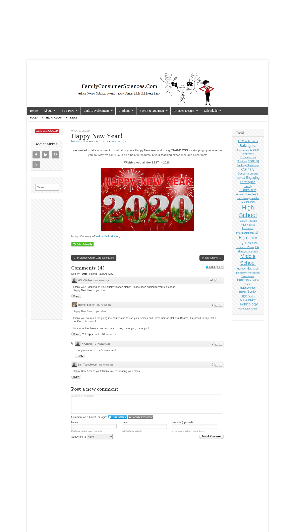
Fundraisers (247, 190)
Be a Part (67, 110)
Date (84, 273)
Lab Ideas (252, 243)
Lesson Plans (245, 247)
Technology (54, 117)
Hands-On (252, 194)
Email (125, 422)
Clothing (124, 110)
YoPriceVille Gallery (108, 236)
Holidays (243, 221)
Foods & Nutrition (151, 110)
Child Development (96, 110)
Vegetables (244, 308)
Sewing (251, 296)
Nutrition (252, 268)
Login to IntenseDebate (117, 417)
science (242, 292)
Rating (93, 273)
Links (73, 117)
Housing (252, 221)
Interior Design (184, 110)
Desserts (243, 173)
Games (240, 194)
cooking (253, 161)
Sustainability (248, 300)
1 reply (89, 334)
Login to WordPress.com (140, 417)
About (48, 110)
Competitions (248, 153)
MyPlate (241, 268)
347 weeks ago (102, 280)
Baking (245, 145)
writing (254, 308)
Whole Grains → (211, 257)
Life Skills (211, 110)
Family (248, 186)
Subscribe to (79, 436)
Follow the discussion (220, 267)
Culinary (247, 169)
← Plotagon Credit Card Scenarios (94, 257)
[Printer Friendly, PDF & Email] (82, 244)
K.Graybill (79, 141)
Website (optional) (182, 422)
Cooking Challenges (248, 165)
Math (255, 251)
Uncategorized (80, 130)
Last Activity (106, 273)
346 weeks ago (106, 365)
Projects (243, 280)
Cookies (242, 161)
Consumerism (248, 157)
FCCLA (34, 117)
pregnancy (241, 273)
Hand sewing (243, 198)
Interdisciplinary (245, 233)
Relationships (248, 287)
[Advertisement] (147, 30)
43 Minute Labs (248, 141)
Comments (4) (118, 141)
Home (34, 110)
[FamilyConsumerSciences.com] (147, 83)
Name (74, 422)
